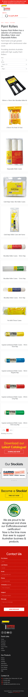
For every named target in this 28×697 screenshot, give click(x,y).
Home (2, 22)
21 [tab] (14, 480)
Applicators (4, 663)
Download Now (14, 452)
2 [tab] (3, 478)
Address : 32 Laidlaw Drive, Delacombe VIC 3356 (14, 1)
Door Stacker (4, 667)
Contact (3, 650)
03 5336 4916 (6, 682)
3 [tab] (4, 478)
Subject (3, 592)
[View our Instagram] (5, 632)
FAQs (2, 648)
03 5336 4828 (6, 680)
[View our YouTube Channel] (8, 632)
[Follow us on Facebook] (2, 632)
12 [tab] (17, 478)
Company (6, 584)
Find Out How (14, 495)
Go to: (2, 66)
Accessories (4, 669)
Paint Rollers (12, 22)
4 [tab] (6, 478)
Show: (2, 57)
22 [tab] (16, 480)
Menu (5, 12)
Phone (3, 578)
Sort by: (2, 62)
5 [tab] (7, 478)
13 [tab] (19, 478)
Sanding (3, 661)
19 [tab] (12, 480)
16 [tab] (23, 478)
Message (3, 599)
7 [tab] (10, 478)
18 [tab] (26, 478)
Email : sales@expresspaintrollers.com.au (14, 2)
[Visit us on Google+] (11, 632)
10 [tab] (14, 478)
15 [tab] (22, 478)
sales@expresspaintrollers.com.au (11, 684)
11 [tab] (16, 478)
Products (7, 22)
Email (2, 571)
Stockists (3, 644)
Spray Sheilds (4, 665)
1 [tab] (2, 478)
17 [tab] (24, 478)
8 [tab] (12, 478)
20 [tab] (13, 480)
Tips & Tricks (4, 646)
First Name (4, 558)
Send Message (14, 609)
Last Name (4, 565)
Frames (3, 659)
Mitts (2, 671)
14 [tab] (20, 478)
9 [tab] (13, 478)
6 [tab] (9, 478)
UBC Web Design (16, 692)
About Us (3, 641)
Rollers (3, 657)
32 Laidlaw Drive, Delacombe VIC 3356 (12, 678)
